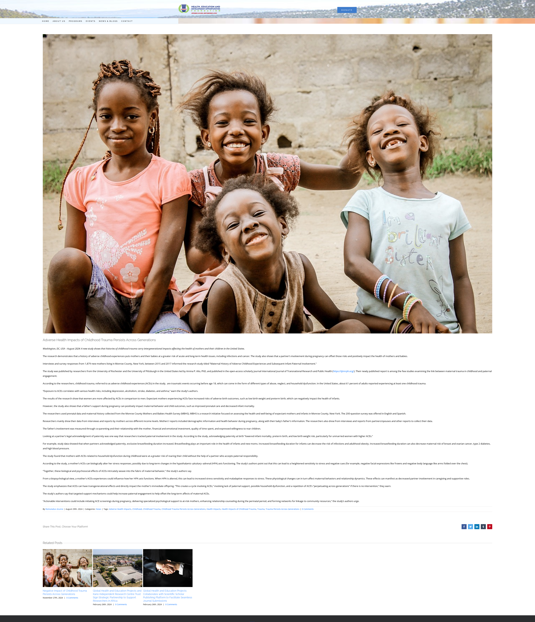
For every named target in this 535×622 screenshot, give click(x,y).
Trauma (261, 509)
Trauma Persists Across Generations (282, 509)
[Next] (190, 577)
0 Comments (308, 509)
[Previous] (45, 577)
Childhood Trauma (151, 509)
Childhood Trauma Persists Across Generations (184, 509)
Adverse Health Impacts (120, 509)
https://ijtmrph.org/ (343, 371)
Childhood (137, 509)
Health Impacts (214, 509)
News (98, 509)
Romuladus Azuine (54, 509)
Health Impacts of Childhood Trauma (239, 509)
